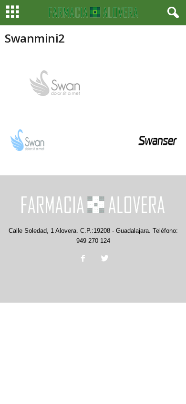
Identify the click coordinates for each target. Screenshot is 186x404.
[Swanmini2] (93, 83)
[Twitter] (104, 259)
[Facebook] (83, 259)
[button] (171, 12)
